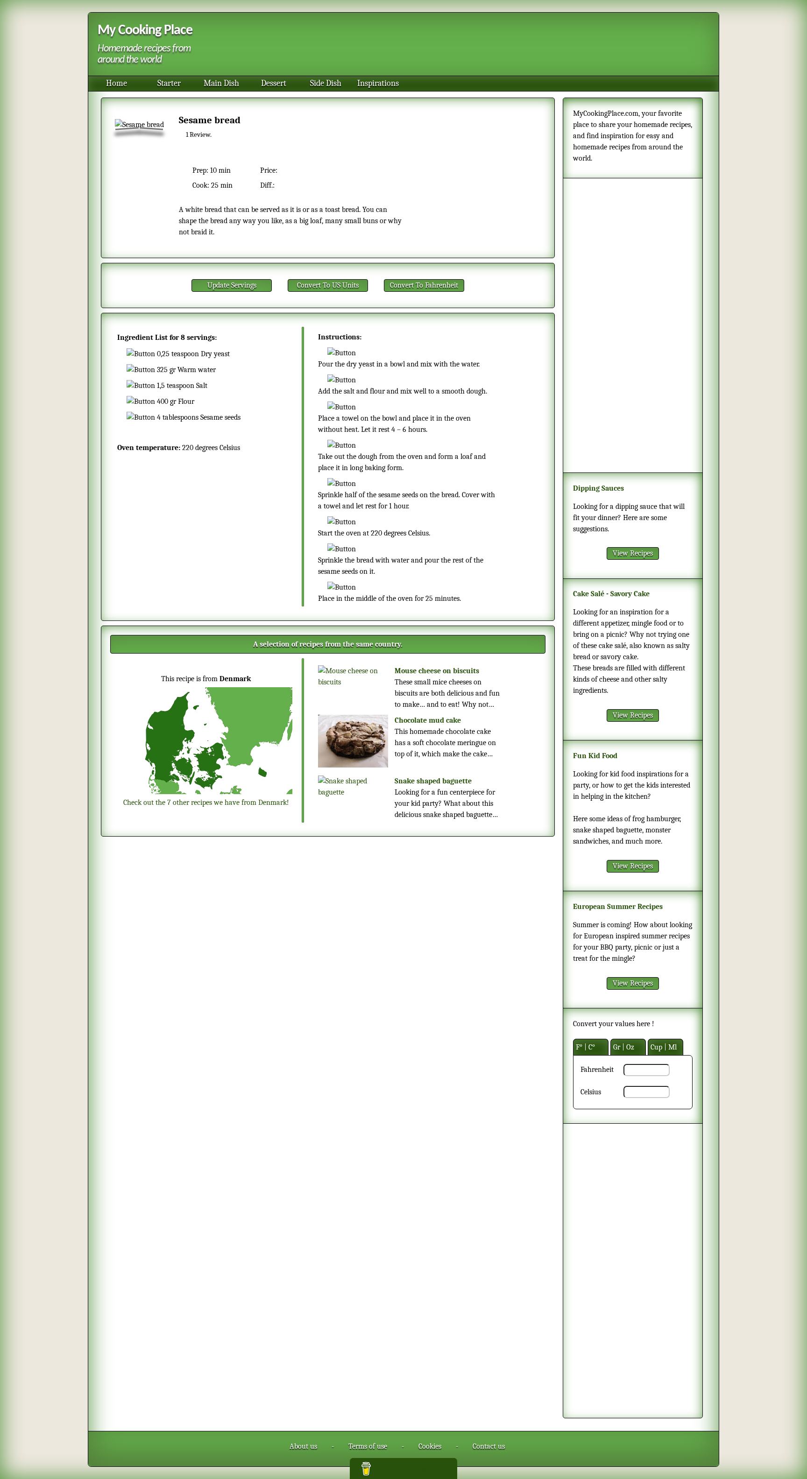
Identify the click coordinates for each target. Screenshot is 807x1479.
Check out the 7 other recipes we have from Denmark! (206, 802)
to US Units (328, 285)
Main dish (221, 83)
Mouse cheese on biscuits (437, 671)
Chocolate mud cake (428, 720)
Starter (169, 83)
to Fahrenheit (424, 285)
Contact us (489, 1446)
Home (116, 83)
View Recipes (633, 553)
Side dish (325, 83)
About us (303, 1446)
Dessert (273, 83)
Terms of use (367, 1446)
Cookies (429, 1446)
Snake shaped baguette (433, 781)
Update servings (231, 285)
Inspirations (378, 83)
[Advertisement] (454, 45)
